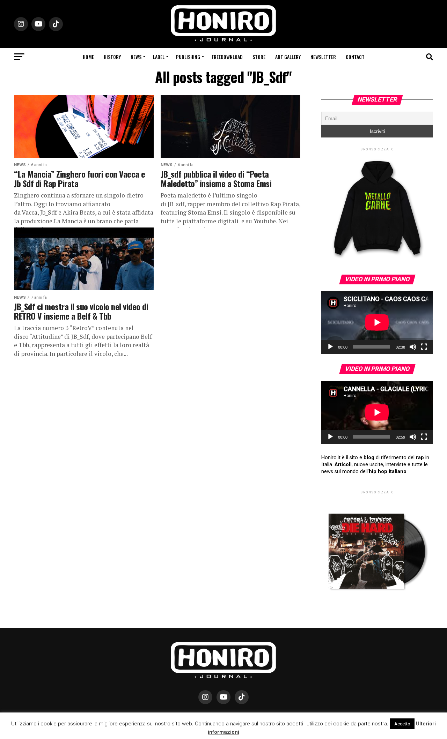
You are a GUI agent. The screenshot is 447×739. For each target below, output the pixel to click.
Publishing (188, 56)
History (112, 56)
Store (258, 56)
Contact (355, 56)
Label (158, 56)
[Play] (330, 346)
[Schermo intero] (423, 346)
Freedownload (227, 56)
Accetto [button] (402, 723)
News (136, 56)
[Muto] (412, 346)
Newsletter (323, 56)
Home (88, 56)
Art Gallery (288, 56)
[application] (377, 322)
